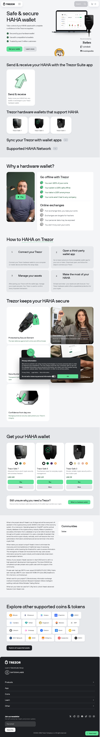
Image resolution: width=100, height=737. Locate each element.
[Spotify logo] (94, 716)
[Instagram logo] (78, 716)
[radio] (16, 463)
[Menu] (19, 4)
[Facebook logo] (82, 716)
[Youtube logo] (90, 716)
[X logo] (70, 716)
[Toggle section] (65, 140)
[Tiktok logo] (86, 716)
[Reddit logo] (74, 716)
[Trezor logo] (9, 4)
